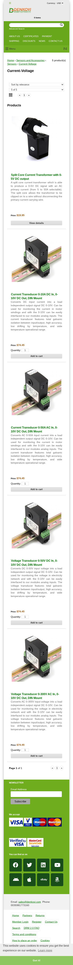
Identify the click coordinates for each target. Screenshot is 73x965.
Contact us (55, 41)
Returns (40, 915)
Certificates (30, 36)
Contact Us (51, 921)
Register (36, 921)
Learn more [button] (45, 950)
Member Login (20, 921)
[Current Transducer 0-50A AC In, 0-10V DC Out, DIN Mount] (36, 390)
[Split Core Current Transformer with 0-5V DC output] (36, 137)
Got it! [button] (36, 960)
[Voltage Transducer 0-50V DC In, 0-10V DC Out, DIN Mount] (36, 523)
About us (14, 36)
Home (10, 60)
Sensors (11, 63)
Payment (47, 36)
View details (36, 223)
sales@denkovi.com (29, 901)
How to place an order (24, 940)
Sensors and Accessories (30, 60)
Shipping (14, 41)
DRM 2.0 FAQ (31, 928)
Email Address (19, 789)
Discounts (29, 41)
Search (16, 928)
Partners (27, 915)
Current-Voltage (27, 63)
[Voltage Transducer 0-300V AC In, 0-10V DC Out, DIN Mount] (36, 657)
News (42, 41)
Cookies (45, 940)
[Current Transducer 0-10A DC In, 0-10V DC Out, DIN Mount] (36, 257)
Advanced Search (16, 29)
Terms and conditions (24, 934)
